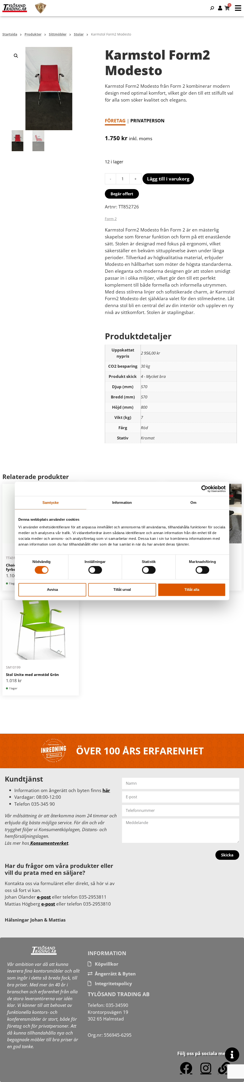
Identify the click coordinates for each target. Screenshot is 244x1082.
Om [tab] (193, 502)
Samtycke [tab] (50, 502)
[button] (16, 56)
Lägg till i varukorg (168, 178)
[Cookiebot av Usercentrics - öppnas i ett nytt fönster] (205, 488)
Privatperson (147, 120)
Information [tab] (122, 502)
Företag (115, 120)
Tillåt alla (191, 589)
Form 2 (111, 218)
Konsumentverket (48, 843)
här (106, 790)
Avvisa (52, 589)
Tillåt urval (122, 589)
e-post (44, 897)
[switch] (95, 570)
